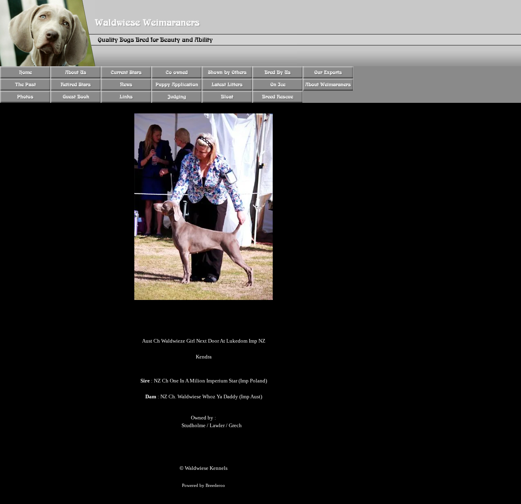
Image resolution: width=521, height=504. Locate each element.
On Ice (277, 84)
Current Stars (126, 72)
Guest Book (76, 97)
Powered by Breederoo (203, 485)
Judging (177, 97)
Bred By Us (278, 72)
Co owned (177, 72)
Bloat (227, 97)
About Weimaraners (328, 84)
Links (126, 97)
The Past (25, 84)
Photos (25, 97)
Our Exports (328, 72)
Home (25, 72)
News (126, 84)
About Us (75, 72)
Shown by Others (227, 72)
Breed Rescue (277, 97)
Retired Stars (76, 84)
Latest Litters (227, 84)
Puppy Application (176, 84)
